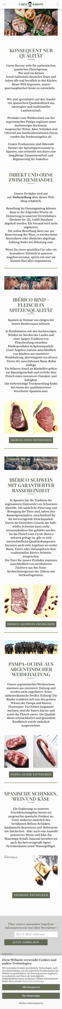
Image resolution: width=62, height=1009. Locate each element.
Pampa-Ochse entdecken (31, 774)
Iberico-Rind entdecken (31, 440)
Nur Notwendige (31, 995)
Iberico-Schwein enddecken (31, 624)
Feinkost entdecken (31, 895)
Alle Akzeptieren (31, 987)
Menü (4, 4)
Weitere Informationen (31, 1003)
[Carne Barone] (31, 4)
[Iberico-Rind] (16, 416)
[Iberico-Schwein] (16, 600)
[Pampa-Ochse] (16, 751)
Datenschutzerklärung (32, 981)
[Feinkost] (16, 857)
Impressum (7, 954)
